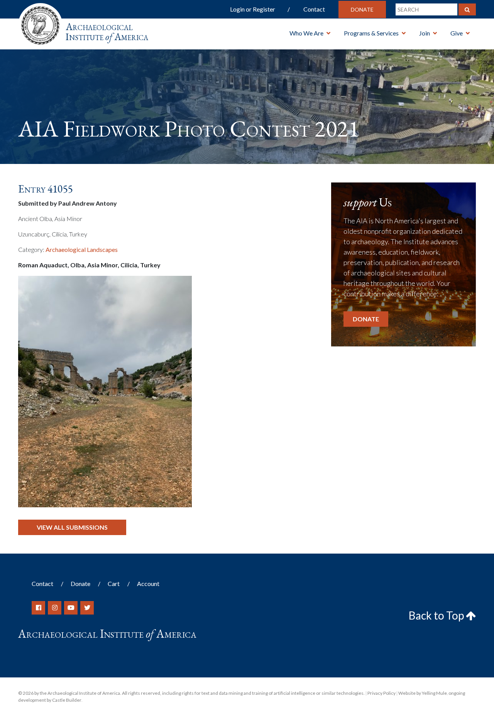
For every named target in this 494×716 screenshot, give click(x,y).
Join (424, 33)
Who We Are (306, 33)
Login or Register (252, 9)
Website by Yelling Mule (422, 693)
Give (456, 33)
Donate (362, 9)
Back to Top (437, 615)
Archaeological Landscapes (82, 249)
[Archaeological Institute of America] (40, 23)
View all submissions (72, 527)
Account (148, 583)
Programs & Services (371, 33)
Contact (314, 9)
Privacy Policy (381, 693)
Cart (114, 583)
